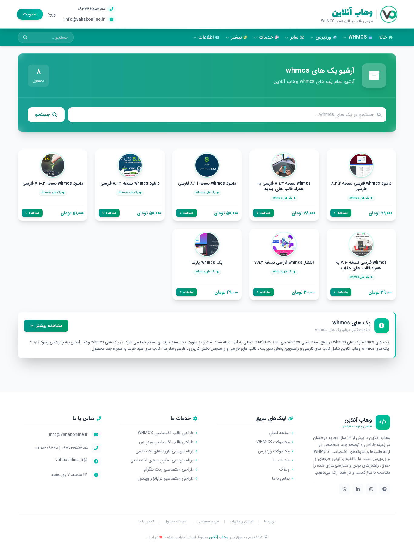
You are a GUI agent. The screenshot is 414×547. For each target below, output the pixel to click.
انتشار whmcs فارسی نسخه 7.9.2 (284, 263)
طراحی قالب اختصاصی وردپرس (166, 442)
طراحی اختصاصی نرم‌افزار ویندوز (165, 478)
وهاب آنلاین (352, 11)
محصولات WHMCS (273, 442)
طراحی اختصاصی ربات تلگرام (168, 469)
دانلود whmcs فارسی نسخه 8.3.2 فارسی (361, 186)
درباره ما (270, 521)
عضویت (30, 14)
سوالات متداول (176, 521)
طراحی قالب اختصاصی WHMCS (165, 433)
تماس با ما (281, 478)
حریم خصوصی (208, 521)
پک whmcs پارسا (207, 263)
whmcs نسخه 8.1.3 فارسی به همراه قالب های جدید (284, 186)
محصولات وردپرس (274, 451)
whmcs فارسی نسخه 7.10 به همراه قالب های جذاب (361, 265)
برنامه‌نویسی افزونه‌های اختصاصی (164, 451)
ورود (52, 14)
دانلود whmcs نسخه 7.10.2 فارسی (52, 183)
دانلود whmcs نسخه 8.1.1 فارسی (207, 183)
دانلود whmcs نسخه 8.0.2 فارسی (129, 183)
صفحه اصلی (279, 433)
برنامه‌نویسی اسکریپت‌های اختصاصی (161, 460)
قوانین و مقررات (241, 521)
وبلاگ (284, 469)
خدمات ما (281, 460)
